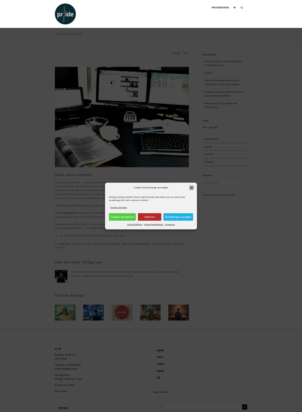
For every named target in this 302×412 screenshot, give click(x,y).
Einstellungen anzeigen (178, 216)
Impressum (170, 224)
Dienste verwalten (118, 207)
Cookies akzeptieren (122, 216)
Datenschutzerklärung (153, 224)
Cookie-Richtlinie (134, 224)
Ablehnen (149, 216)
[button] (191, 187)
